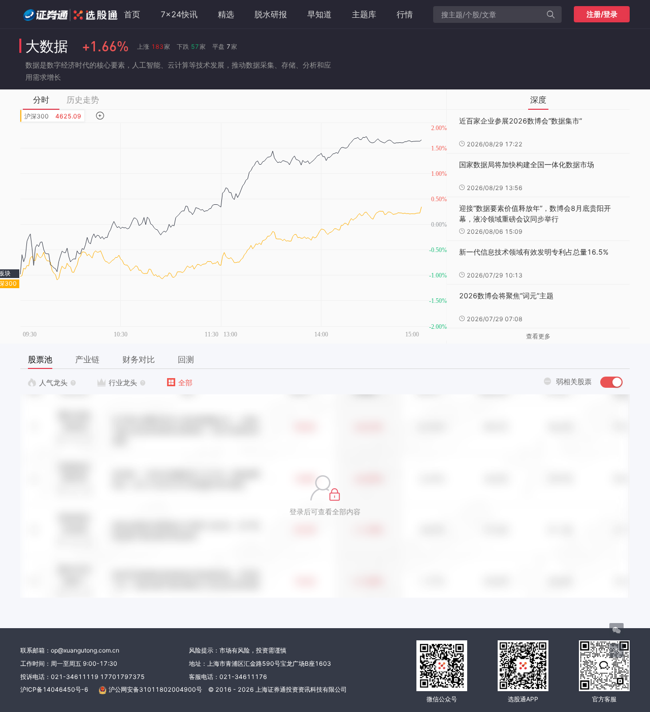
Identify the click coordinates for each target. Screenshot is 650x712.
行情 (405, 14)
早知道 (319, 14)
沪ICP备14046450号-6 (54, 689)
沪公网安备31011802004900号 (155, 689)
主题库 (364, 14)
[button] (325, 496)
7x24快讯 (179, 14)
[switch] (611, 382)
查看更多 (538, 336)
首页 (132, 14)
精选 (226, 14)
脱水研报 (270, 14)
